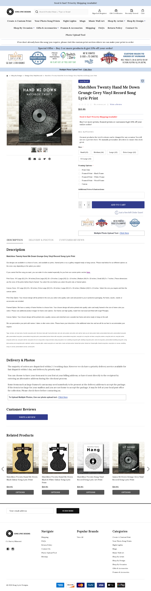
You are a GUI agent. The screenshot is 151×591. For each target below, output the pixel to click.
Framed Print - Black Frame (93, 173)
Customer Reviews (71, 239)
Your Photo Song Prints (47, 21)
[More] (124, 20)
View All (80, 537)
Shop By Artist (115, 21)
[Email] (35, 159)
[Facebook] (30, 159)
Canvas (84, 184)
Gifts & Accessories (46, 28)
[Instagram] (13, 549)
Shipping (90, 28)
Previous (2, 469)
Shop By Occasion (23, 28)
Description (15, 239)
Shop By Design (135, 21)
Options (20, 492)
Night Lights (69, 21)
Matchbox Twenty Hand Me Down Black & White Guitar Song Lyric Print (57, 480)
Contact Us (131, 28)
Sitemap (44, 557)
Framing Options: (86, 165)
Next (148, 469)
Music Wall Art (97, 21)
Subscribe (67, 511)
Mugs (82, 21)
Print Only (86, 170)
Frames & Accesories (71, 28)
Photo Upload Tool (75, 35)
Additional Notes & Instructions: (91, 189)
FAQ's (101, 28)
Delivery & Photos (41, 239)
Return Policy (115, 28)
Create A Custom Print (19, 21)
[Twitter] (44, 159)
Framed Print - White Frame (93, 177)
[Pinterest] (49, 159)
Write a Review (116, 104)
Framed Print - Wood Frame (93, 180)
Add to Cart (118, 204)
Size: (81, 147)
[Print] (40, 159)
